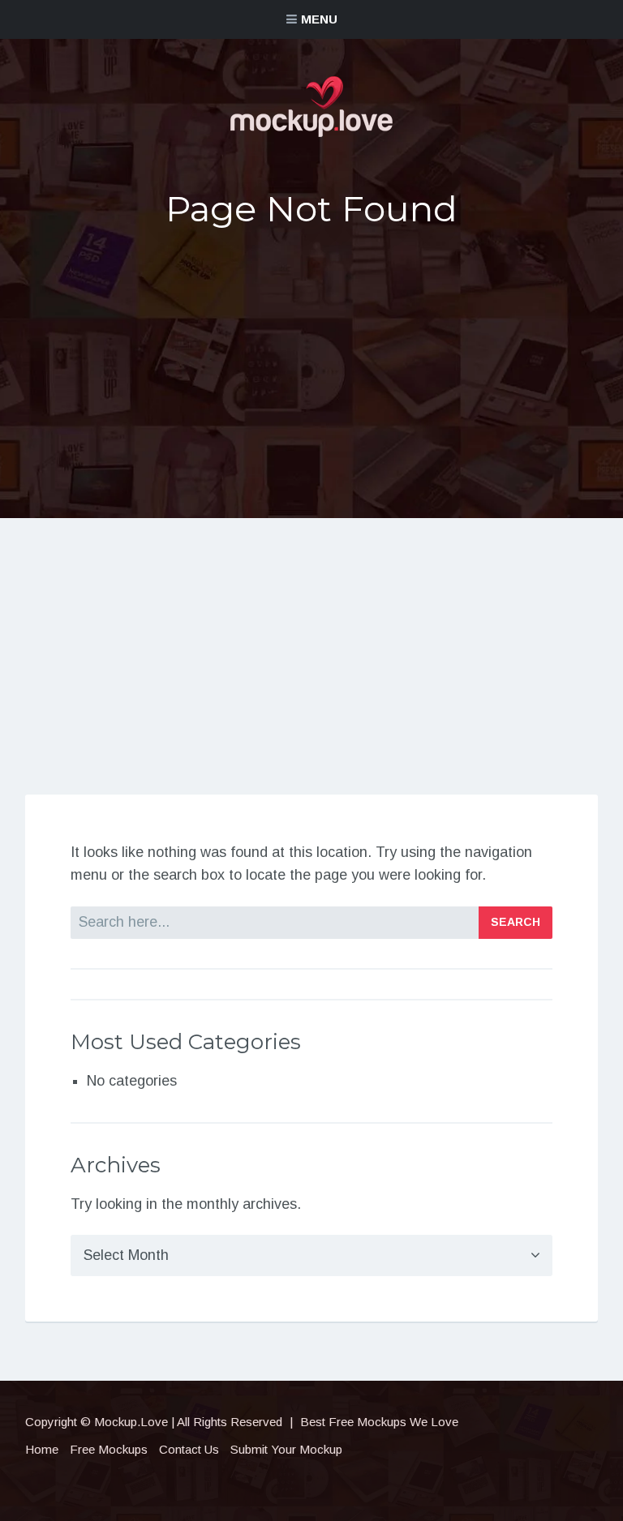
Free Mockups (109, 1449)
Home (41, 1449)
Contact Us (189, 1449)
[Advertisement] (311, 367)
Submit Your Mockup (286, 1449)
